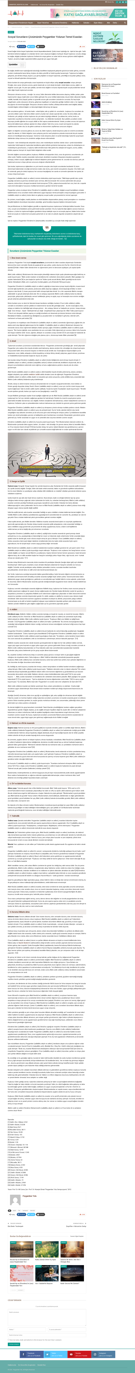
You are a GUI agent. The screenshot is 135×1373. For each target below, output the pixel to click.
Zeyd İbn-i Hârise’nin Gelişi (76, 1226)
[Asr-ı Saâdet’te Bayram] (47, 1273)
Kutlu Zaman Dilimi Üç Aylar (111, 120)
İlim (19, 1210)
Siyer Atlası (98, 23)
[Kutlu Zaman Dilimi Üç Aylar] (47, 1249)
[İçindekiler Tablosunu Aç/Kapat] (21, 65)
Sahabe (86, 23)
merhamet (25, 1210)
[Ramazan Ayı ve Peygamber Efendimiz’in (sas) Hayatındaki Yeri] (95, 86)
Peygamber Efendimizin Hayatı (21, 23)
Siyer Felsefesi (43, 23)
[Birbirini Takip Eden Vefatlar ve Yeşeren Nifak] (95, 131)
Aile (108, 23)
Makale (11, 32)
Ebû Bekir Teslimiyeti (15, 1226)
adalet (14, 1210)
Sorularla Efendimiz (59, 23)
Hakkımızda (34, 4)
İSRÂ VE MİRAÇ (107, 102)
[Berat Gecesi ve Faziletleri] (95, 95)
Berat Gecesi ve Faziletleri (111, 93)
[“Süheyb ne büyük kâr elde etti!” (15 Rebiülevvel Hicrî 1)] (95, 149)
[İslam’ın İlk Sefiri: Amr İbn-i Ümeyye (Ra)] (72, 1249)
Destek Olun (59, 4)
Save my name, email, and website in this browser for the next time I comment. (36, 1340)
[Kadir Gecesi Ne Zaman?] (72, 1273)
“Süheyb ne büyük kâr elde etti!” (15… (114, 147)
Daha (115, 23)
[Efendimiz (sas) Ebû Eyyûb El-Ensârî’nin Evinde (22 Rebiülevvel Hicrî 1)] (95, 140)
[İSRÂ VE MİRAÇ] (95, 104)
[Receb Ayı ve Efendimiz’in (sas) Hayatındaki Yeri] (21, 1249)
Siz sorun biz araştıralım (47, 4)
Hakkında (75, 23)
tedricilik (32, 1210)
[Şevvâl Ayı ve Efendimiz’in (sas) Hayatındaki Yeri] (21, 1273)
